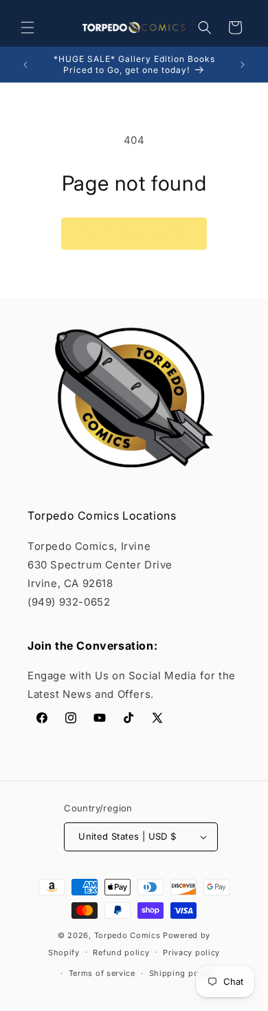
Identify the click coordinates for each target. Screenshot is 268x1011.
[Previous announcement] (25, 65)
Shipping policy (181, 973)
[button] (27, 27)
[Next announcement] (242, 65)
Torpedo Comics (127, 935)
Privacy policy (191, 952)
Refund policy (121, 952)
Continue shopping (134, 233)
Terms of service (102, 973)
